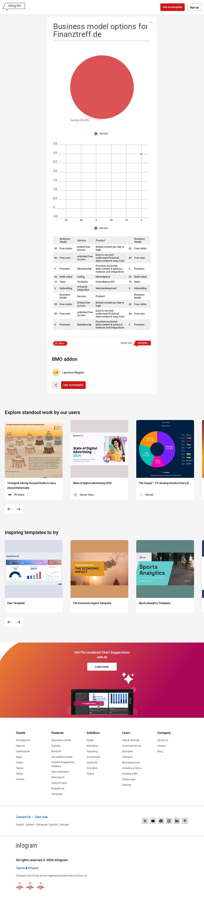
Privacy (33, 868)
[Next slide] (18, 509)
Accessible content (62, 756)
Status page (128, 779)
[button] (102, 133)
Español (53, 824)
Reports (20, 745)
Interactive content (61, 740)
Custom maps (59, 782)
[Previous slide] (9, 509)
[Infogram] (13, 7)
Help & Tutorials (130, 740)
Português (41, 824)
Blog (160, 751)
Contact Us (23, 817)
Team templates (60, 771)
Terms (20, 868)
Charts (19, 762)
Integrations (57, 788)
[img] (102, 87)
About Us (162, 740)
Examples (127, 751)
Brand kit (56, 751)
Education (92, 768)
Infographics (23, 740)
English (20, 824)
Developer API (129, 773)
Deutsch (30, 824)
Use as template (172, 7)
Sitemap (126, 784)
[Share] (56, 385)
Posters (20, 779)
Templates (57, 794)
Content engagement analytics (63, 764)
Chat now (41, 817)
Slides (19, 773)
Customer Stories (131, 745)
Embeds (56, 745)
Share (61, 343)
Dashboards (23, 751)
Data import (57, 777)
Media (90, 740)
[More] (151, 22)
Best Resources (130, 762)
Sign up (194, 7)
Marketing (92, 745)
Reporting (92, 751)
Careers (161, 745)
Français (64, 824)
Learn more (102, 666)
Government (93, 756)
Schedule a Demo (132, 768)
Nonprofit (92, 762)
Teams (90, 773)
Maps (19, 756)
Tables (19, 768)
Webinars (127, 756)
